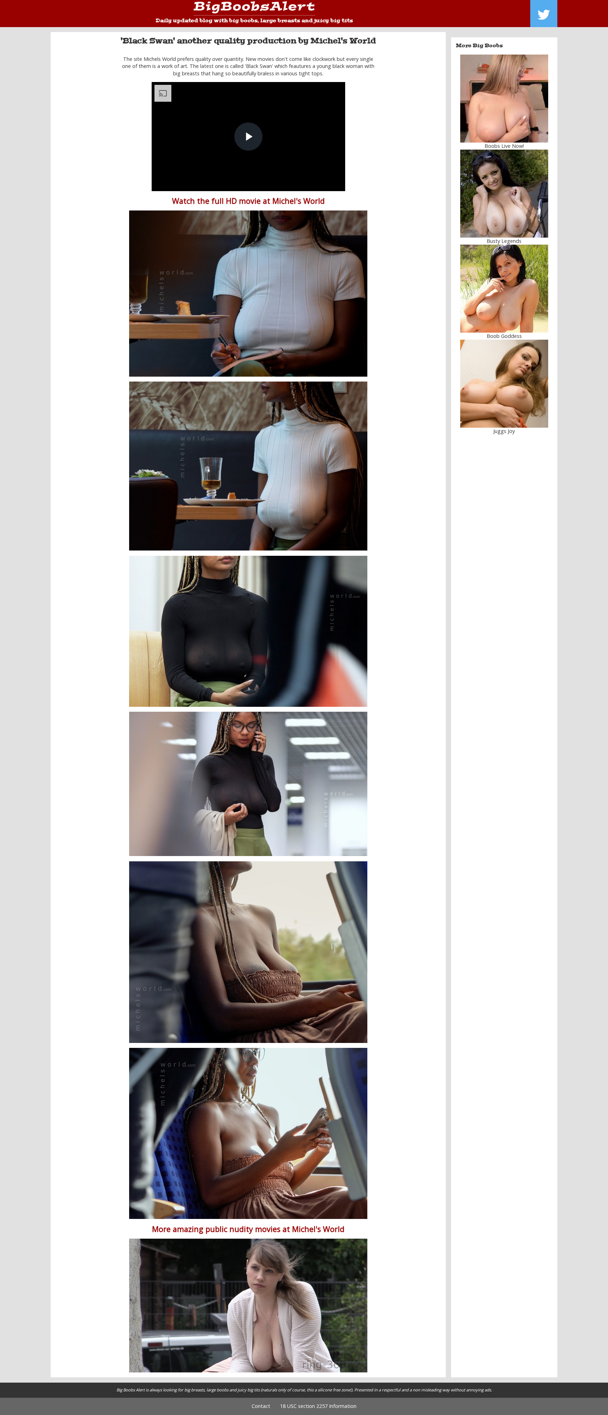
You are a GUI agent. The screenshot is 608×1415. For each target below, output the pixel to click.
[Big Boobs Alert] (254, 8)
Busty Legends (504, 241)
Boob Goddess (504, 336)
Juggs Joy (504, 431)
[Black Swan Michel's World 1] (248, 293)
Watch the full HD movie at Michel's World (248, 201)
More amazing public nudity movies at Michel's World (248, 1229)
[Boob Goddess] (504, 289)
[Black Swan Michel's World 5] (248, 952)
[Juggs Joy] (504, 384)
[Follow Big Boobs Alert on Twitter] (543, 13)
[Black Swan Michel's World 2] (248, 631)
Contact (261, 1406)
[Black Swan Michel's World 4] (248, 784)
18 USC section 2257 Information (318, 1406)
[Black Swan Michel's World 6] (248, 1133)
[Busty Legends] (504, 194)
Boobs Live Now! (504, 146)
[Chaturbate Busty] (504, 99)
